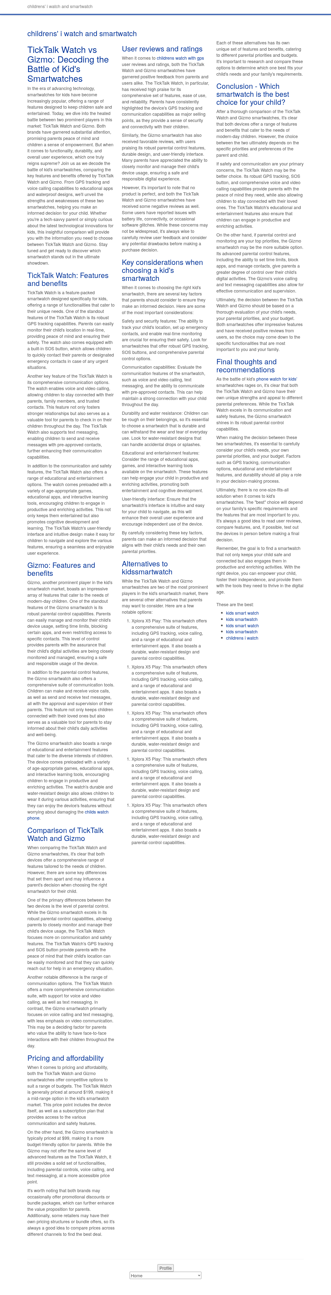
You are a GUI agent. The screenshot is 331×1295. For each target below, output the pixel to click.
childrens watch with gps (180, 58)
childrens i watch (242, 638)
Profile (165, 1268)
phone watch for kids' (276, 378)
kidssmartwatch (147, 571)
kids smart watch (242, 613)
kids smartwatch (242, 619)
